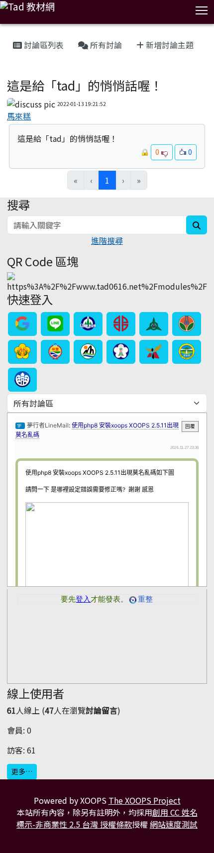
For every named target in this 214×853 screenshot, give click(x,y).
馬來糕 (19, 116)
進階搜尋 (107, 240)
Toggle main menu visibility (202, 9)
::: (9, 32)
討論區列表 (43, 45)
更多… (21, 771)
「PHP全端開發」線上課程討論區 (56, 72)
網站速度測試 (174, 824)
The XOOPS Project (144, 800)
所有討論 (105, 45)
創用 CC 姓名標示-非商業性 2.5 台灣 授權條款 (107, 818)
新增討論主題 (169, 45)
